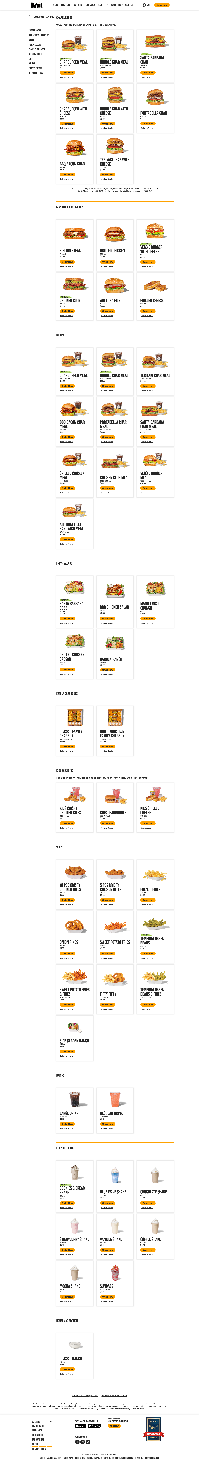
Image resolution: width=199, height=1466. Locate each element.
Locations (65, 4)
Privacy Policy (39, 1449)
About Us (129, 4)
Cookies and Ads (69, 1458)
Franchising (115, 4)
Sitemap (42, 1458)
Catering (78, 4)
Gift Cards (90, 4)
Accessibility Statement (54, 1458)
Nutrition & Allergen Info (85, 1395)
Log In (148, 5)
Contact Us (37, 1435)
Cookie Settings (80, 1458)
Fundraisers (38, 1439)
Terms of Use (139, 1458)
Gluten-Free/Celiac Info (114, 1395)
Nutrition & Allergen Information (157, 1404)
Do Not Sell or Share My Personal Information (119, 1458)
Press (35, 1444)
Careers (102, 4)
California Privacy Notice (95, 1458)
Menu (55, 4)
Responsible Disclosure (152, 1458)
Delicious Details (66, 77)
